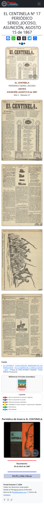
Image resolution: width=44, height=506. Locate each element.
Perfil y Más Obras (22, 475)
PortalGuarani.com (19, 492)
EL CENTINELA (8, 365)
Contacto (6, 495)
